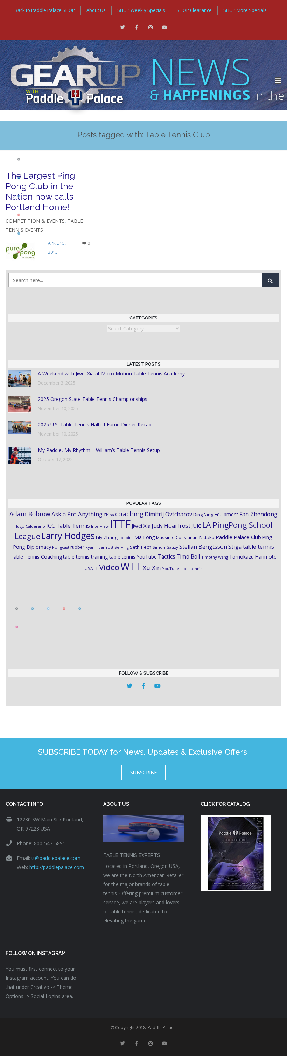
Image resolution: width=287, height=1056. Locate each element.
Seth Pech (141, 547)
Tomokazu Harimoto (253, 556)
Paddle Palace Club (238, 536)
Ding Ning (203, 515)
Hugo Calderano (29, 526)
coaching (129, 513)
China (109, 514)
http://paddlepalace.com (56, 867)
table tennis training (85, 556)
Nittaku (207, 537)
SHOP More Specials (245, 10)
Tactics (166, 556)
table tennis (258, 547)
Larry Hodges (68, 535)
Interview (100, 526)
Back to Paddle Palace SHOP (45, 10)
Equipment (226, 514)
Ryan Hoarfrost (99, 547)
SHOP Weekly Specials (141, 10)
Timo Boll (188, 556)
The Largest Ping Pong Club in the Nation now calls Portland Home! (40, 191)
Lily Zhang (107, 537)
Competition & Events (35, 220)
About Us (96, 10)
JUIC (196, 525)
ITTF (120, 524)
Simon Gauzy (165, 547)
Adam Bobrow (29, 514)
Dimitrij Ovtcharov (168, 514)
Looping (126, 537)
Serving (121, 547)
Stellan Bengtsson (203, 547)
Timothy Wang (214, 557)
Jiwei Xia (141, 525)
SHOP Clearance (194, 10)
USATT (91, 569)
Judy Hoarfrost (171, 526)
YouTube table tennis (182, 568)
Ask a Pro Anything (77, 514)
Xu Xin (152, 567)
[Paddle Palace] (138, 80)
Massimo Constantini (177, 537)
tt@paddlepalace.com (55, 858)
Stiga (235, 547)
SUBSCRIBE (143, 772)
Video (109, 567)
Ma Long (144, 537)
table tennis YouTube (133, 556)
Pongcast (60, 547)
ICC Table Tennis (68, 526)
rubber (77, 547)
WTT (131, 566)
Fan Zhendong (258, 514)
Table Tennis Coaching (36, 556)
